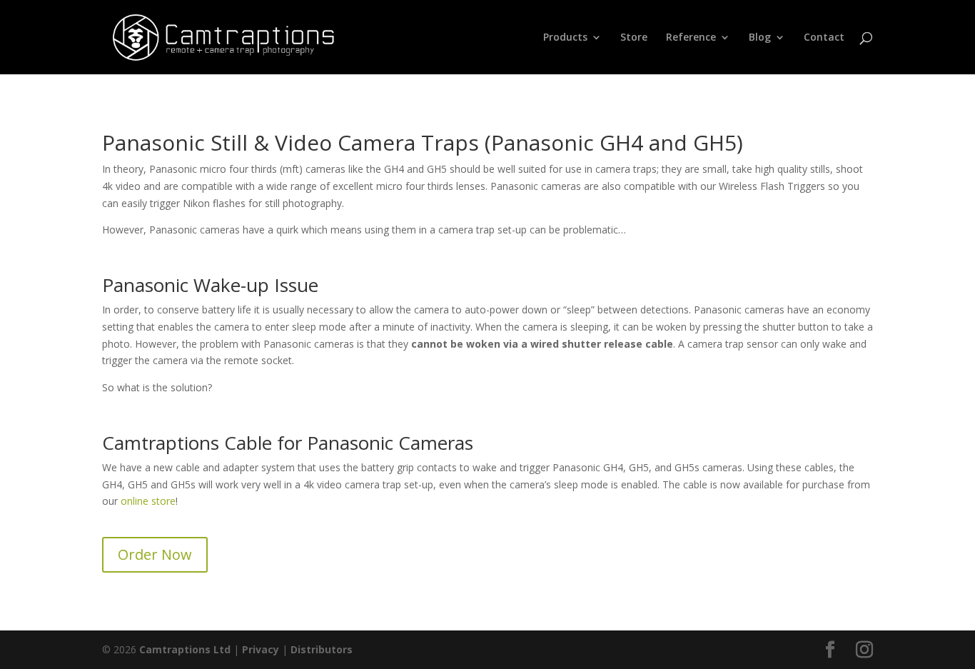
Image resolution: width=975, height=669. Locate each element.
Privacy (260, 649)
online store (148, 501)
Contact (824, 38)
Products (565, 38)
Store (633, 38)
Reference (691, 38)
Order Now (155, 554)
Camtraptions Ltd (185, 649)
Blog (760, 38)
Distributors (322, 649)
